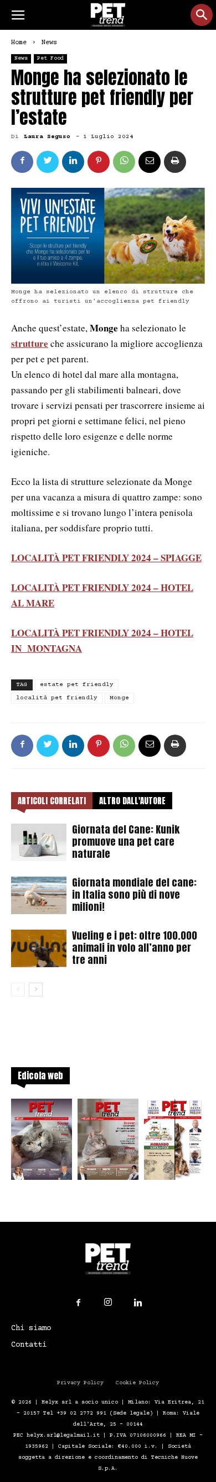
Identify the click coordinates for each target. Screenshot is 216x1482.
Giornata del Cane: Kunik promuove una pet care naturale (125, 841)
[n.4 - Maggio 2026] (174, 1142)
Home (19, 42)
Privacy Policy (80, 1383)
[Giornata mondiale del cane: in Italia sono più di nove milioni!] (38, 896)
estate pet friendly (77, 684)
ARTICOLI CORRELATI (52, 800)
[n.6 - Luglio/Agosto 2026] (41, 1142)
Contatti (29, 1345)
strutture (29, 343)
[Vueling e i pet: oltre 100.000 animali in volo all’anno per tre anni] (38, 949)
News (49, 42)
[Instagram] (108, 1302)
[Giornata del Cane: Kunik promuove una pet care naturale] (38, 843)
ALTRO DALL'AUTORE (132, 800)
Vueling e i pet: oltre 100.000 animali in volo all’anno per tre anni (134, 947)
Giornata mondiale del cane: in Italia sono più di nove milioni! (134, 894)
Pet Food (50, 58)
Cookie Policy (137, 1383)
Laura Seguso (47, 136)
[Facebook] (78, 1303)
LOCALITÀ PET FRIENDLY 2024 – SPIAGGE (106, 558)
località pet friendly (56, 698)
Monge (119, 698)
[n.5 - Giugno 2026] (108, 1142)
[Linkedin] (138, 1303)
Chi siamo (31, 1328)
